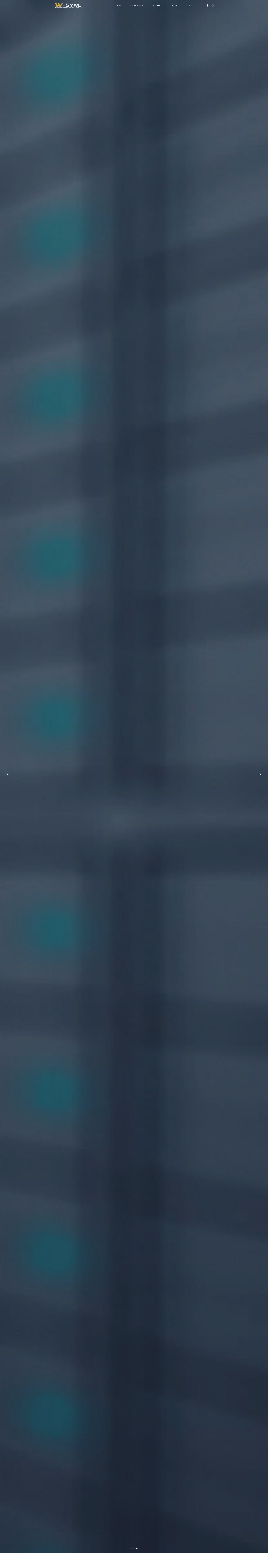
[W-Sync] (68, 5)
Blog (174, 6)
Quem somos (137, 6)
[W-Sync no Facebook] (207, 5)
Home (119, 6)
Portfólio (157, 6)
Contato (190, 6)
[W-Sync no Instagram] (212, 5)
